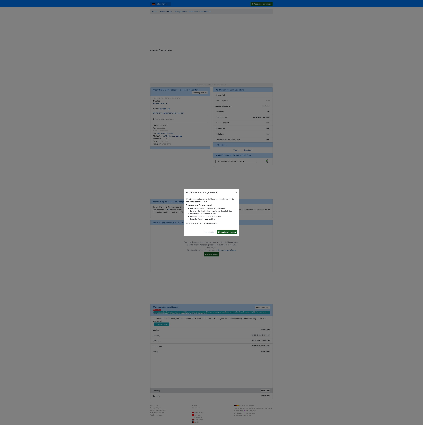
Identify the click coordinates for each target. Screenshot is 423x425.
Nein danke (209, 232)
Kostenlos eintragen (227, 232)
